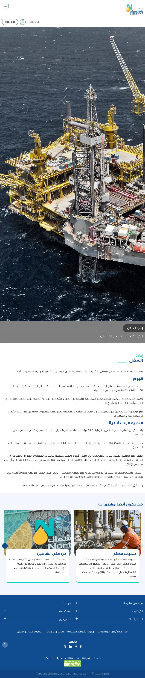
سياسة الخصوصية (67, 658)
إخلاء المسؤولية (91, 658)
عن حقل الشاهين (51, 554)
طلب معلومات (55, 631)
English (10, 21)
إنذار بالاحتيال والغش (29, 631)
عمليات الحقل (124, 554)
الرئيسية (138, 336)
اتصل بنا (34, 21)
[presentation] (5, 546)
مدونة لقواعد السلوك (80, 631)
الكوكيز (48, 658)
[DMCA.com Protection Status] (72, 663)
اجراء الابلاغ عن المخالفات (113, 631)
